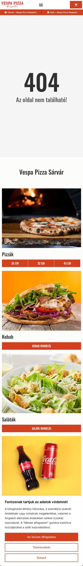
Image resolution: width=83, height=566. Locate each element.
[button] (41, 5)
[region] (41, 531)
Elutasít (41, 557)
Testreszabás (41, 547)
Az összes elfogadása (41, 537)
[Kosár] (76, 4)
